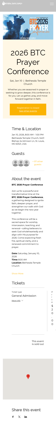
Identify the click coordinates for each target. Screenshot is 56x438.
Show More (17, 273)
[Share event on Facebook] (13, 417)
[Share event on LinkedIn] (25, 417)
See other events (28, 111)
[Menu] (51, 4)
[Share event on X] (19, 417)
